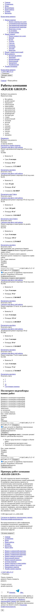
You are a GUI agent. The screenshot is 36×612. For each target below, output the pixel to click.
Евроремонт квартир (12, 567)
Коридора (12, 50)
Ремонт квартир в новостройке (15, 563)
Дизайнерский (14, 64)
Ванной (11, 38)
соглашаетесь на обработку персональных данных (13, 600)
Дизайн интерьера (11, 66)
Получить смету (6, 467)
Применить (5, 138)
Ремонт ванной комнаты (13, 560)
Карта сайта (9, 547)
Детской (11, 48)
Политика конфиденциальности (12, 519)
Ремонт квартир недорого (13, 556)
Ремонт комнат (10, 34)
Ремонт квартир (10, 20)
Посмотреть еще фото (8, 170)
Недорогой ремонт (15, 56)
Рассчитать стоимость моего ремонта (13, 278)
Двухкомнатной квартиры (18, 25)
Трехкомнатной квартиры (17, 27)
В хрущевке (13, 30)
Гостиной (12, 47)
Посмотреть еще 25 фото (9, 219)
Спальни (12, 45)
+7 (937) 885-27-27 (7, 71)
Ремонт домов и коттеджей (14, 52)
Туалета (11, 41)
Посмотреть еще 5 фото (9, 194)
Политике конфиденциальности (12, 275)
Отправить (15, 270)
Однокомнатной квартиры (18, 23)
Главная (7, 2)
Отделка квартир (10, 561)
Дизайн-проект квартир (13, 569)
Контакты (8, 13)
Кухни (11, 39)
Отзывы (7, 11)
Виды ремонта (10, 54)
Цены (7, 6)
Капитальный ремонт (12, 558)
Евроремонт (13, 63)
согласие (10, 272)
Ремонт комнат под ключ (17, 36)
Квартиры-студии (15, 29)
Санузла (11, 43)
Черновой (12, 57)
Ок (2, 610)
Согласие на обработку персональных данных (16, 517)
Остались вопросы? (8, 533)
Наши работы (9, 9)
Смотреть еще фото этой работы (12, 147)
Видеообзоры (9, 8)
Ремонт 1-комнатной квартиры (15, 551)
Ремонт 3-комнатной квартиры (15, 554)
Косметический (14, 59)
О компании (9, 4)
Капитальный (13, 61)
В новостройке (14, 32)
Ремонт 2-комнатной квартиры (15, 553)
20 (5, 385)
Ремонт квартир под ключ (17, 22)
